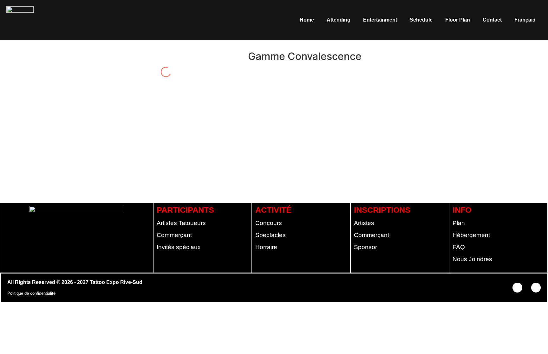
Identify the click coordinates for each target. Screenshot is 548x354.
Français (524, 20)
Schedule (421, 20)
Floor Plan (457, 20)
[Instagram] (536, 287)
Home (307, 20)
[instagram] (263, 70)
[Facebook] (517, 287)
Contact (492, 20)
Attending (338, 20)
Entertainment (380, 20)
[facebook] (253, 70)
